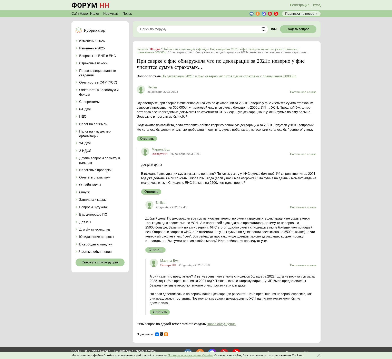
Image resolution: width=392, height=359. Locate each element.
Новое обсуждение (221, 324)
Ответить (147, 138)
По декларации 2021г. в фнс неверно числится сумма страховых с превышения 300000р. (229, 76)
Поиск (127, 13)
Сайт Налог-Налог (85, 13)
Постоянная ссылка (303, 92)
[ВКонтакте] (157, 334)
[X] (161, 334)
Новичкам (110, 13)
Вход (317, 5)
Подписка (301, 13)
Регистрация (299, 5)
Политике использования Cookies (190, 355)
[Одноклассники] (166, 334)
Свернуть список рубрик (100, 262)
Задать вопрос (298, 29)
